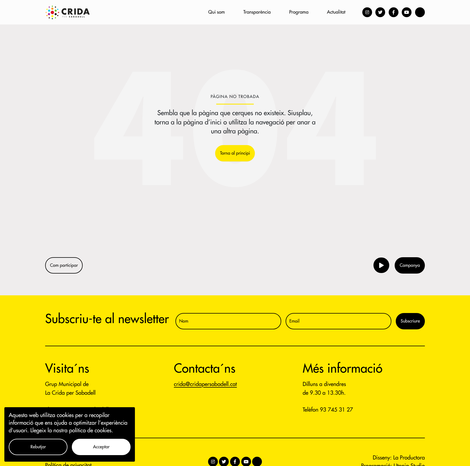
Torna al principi (235, 153)
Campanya (410, 265)
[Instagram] (367, 12)
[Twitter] (380, 12)
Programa (298, 12)
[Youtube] (407, 12)
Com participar (64, 265)
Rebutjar (38, 447)
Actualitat (336, 12)
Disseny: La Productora (399, 458)
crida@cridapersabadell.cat (205, 384)
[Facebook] (393, 12)
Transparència (257, 12)
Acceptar (101, 447)
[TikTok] (420, 12)
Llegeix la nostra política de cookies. (71, 430)
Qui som (216, 12)
